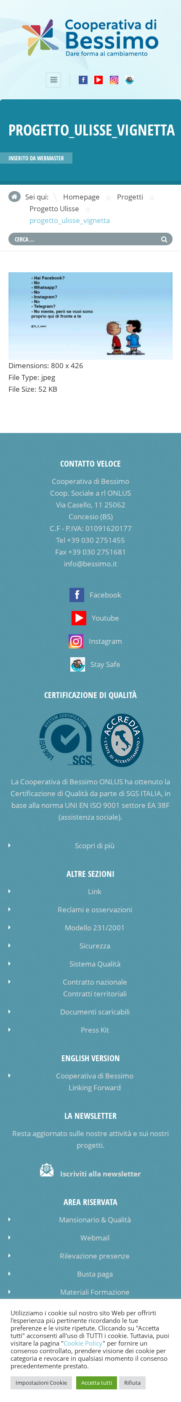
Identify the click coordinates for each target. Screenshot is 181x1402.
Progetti (130, 197)
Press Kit (95, 1030)
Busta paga (95, 1274)
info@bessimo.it (90, 563)
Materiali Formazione (95, 1292)
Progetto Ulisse (54, 208)
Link (94, 891)
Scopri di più (94, 845)
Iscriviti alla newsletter (100, 1174)
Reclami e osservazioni (95, 909)
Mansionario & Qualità (95, 1219)
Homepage (81, 197)
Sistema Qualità (94, 964)
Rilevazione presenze (95, 1256)
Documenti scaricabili (95, 1012)
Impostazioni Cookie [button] (41, 1382)
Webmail (94, 1238)
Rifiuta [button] (132, 1382)
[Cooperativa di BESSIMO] (90, 55)
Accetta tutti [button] (96, 1382)
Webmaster (50, 158)
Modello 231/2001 (95, 927)
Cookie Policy (83, 1343)
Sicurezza (95, 946)
